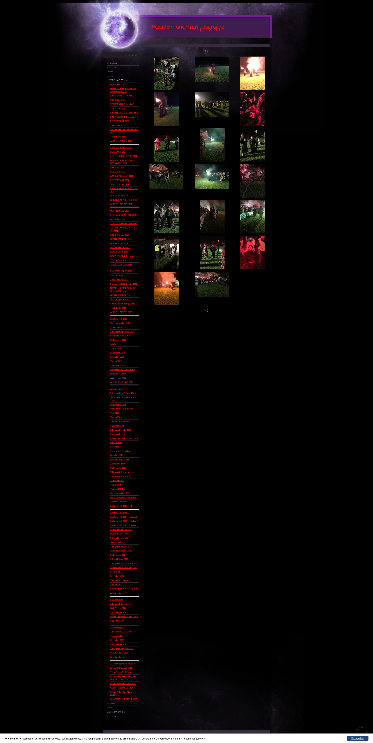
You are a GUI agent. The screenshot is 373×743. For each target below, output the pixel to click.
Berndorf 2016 (116, 600)
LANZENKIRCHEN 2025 (121, 96)
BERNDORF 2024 (118, 152)
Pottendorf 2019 (117, 353)
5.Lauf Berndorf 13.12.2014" (123, 684)
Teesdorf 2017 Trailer (119, 580)
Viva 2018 (114, 413)
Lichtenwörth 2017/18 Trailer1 (123, 517)
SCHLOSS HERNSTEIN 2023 (123, 224)
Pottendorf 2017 (117, 572)
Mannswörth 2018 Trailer (121, 409)
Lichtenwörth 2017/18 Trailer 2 (124, 521)
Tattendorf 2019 (117, 327)
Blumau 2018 (116, 443)
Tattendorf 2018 (117, 481)
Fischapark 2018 (117, 464)
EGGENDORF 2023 (119, 252)
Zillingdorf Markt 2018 (120, 430)
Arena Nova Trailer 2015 (121, 632)
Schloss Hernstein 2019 (120, 336)
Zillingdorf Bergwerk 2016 (122, 604)
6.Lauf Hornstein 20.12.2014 (122, 688)
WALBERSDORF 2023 (120, 248)
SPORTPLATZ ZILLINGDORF (124, 113)
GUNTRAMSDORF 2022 (121, 295)
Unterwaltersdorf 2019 (120, 323)
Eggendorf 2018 (117, 426)
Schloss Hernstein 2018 (120, 476)
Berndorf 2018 (116, 455)
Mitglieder (111, 703)
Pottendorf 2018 (117, 434)
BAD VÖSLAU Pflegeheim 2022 (124, 304)
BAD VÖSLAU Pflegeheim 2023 (124, 256)
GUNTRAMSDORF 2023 (121, 239)
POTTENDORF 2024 (119, 180)
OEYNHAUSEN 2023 (119, 211)
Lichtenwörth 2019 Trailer (121, 506)
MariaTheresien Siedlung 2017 (123, 568)
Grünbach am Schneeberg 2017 (124, 589)
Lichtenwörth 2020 (118, 319)
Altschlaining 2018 (118, 389)
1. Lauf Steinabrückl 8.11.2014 (123, 664)
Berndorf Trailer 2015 (120, 657)
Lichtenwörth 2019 (118, 502)
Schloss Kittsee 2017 (119, 559)
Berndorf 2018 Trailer (120, 459)
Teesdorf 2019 (116, 361)
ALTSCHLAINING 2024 (121, 204)
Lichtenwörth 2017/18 (120, 513)
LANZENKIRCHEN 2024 (121, 176)
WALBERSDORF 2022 (120, 299)
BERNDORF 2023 (118, 219)
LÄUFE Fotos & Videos (117, 80)
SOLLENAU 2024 (118, 172)
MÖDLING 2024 (117, 167)
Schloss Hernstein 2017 (120, 538)
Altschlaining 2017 (118, 593)
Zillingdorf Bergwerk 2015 (122, 649)
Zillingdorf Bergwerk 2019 (122, 331)
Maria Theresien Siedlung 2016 (124, 616)
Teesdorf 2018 (116, 417)
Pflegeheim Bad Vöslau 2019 (122, 370)
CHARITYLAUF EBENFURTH (124, 699)
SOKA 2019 (115, 348)
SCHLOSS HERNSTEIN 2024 (123, 156)
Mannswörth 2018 (118, 404)
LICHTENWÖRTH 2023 (121, 271)
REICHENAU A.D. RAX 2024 (123, 200)
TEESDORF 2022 (118, 308)
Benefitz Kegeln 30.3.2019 (121, 382)
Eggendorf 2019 (117, 357)
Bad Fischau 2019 (118, 340)
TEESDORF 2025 (118, 137)
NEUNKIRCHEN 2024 (120, 196)
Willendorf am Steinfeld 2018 (123, 393)
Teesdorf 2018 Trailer (119, 421)
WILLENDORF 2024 (119, 184)
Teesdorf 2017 (116, 584)
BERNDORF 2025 (118, 84)
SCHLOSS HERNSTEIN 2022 (123, 284)
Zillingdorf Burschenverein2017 (124, 563)
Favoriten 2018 (117, 447)
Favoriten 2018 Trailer (120, 451)
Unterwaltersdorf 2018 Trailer (123, 497)
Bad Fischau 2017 (118, 555)
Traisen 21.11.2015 (118, 636)
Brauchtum (111, 67)
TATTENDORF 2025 (119, 125)
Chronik (110, 72)
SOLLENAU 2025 (118, 108)
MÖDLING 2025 (117, 100)
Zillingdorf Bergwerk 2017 (122, 546)
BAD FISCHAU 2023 (119, 235)
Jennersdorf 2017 (117, 542)
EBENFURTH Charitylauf (122, 104)
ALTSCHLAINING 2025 (121, 141)
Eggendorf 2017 (117, 576)
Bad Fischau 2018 (118, 468)
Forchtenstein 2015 (118, 644)
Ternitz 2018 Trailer (119, 489)
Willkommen (112, 63)
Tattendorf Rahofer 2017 (121, 530)
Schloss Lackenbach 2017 (121, 534)
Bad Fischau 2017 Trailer (121, 551)
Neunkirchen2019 (118, 374)
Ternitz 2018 (115, 485)
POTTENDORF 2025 (119, 121)
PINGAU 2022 (116, 275)
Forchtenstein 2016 (118, 612)
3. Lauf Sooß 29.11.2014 (120, 672)
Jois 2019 (114, 344)
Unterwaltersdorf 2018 (120, 493)
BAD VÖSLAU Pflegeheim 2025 (124, 117)
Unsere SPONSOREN (116, 712)
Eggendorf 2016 (117, 621)
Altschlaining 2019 (118, 378)
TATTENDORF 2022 (119, 280)
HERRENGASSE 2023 (120, 243)
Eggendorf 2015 (117, 640)
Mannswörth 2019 (118, 365)
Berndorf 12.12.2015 (119, 653)
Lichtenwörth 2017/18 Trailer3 (123, 525)
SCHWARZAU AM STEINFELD (124, 215)
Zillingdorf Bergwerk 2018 (122, 472)
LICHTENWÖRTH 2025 (121, 148)
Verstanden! (357, 738)
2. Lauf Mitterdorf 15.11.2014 (123, 668)
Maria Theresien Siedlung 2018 (124, 438)
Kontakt (110, 708)
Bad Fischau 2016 (118, 608)
